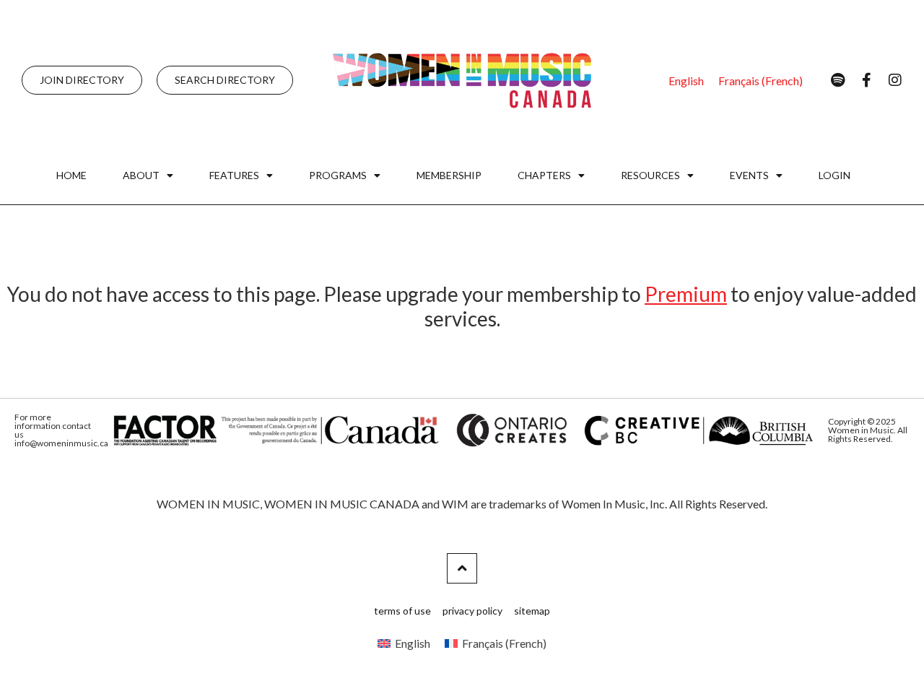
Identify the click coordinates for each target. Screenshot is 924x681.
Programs (338, 175)
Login (834, 175)
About (141, 175)
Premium (686, 294)
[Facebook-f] (866, 80)
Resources (650, 175)
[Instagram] (895, 80)
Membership (449, 175)
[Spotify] (837, 80)
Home (71, 175)
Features (234, 175)
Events (749, 175)
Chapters (544, 175)
